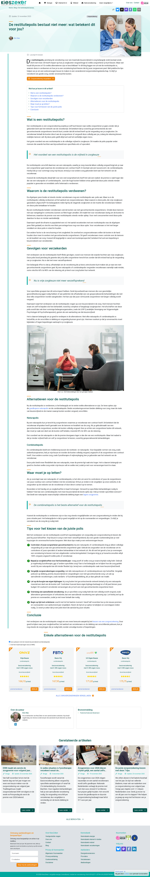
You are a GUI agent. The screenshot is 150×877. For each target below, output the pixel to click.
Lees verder (26, 810)
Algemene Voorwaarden (54, 853)
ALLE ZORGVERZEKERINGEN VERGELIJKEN (73, 696)
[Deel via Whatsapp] (135, 9)
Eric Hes (17, 38)
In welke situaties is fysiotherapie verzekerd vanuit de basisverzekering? (55, 770)
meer (105, 3)
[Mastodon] (123, 849)
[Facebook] (129, 849)
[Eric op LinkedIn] (15, 724)
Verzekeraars (85, 859)
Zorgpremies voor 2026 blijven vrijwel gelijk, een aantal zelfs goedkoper (92, 770)
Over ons (129, 3)
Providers (84, 856)
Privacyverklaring (52, 856)
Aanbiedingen (85, 862)
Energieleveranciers (88, 853)
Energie (49, 3)
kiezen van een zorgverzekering (105, 621)
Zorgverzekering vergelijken (41, 79)
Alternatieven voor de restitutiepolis (44, 101)
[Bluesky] (118, 849)
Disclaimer (49, 862)
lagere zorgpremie (90, 495)
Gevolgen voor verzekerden (41, 98)
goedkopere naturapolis (38, 408)
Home (11, 8)
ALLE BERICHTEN (73, 819)
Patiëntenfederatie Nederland (89, 713)
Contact (136, 3)
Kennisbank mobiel (87, 842)
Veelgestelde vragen (53, 836)
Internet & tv (62, 3)
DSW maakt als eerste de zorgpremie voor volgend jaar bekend (16, 770)
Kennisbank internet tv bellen (91, 839)
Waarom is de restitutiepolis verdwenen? (46, 96)
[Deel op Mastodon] (126, 9)
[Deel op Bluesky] (117, 9)
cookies (126, 874)
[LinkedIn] (134, 849)
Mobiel (75, 3)
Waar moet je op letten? (40, 104)
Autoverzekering (90, 3)
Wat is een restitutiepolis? (40, 93)
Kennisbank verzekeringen (90, 845)
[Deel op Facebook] (130, 9)
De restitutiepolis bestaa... (26, 8)
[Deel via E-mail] (139, 9)
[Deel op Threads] (122, 9)
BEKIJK (34, 689)
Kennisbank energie (88, 836)
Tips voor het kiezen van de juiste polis (46, 107)
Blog (15, 8)
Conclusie (34, 109)
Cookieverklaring (51, 859)
